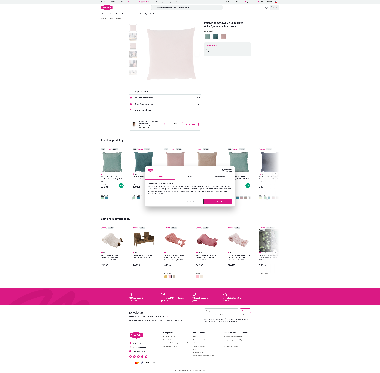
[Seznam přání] (266, 7)
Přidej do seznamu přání (122, 149)
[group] (171, 53)
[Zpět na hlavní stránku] (107, 7)
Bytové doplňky (141, 14)
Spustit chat (250, 2)
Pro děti (153, 14)
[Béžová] (260, 198)
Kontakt (196, 336)
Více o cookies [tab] (220, 177)
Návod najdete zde (231, 321)
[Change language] (277, 2)
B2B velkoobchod (198, 352)
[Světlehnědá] (245, 198)
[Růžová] (169, 276)
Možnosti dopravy (169, 336)
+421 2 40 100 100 (266, 2)
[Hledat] (153, 7)
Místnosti (113, 14)
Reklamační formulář (199, 340)
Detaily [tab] (190, 177)
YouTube (138, 356)
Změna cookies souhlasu (230, 346)
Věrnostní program (199, 346)
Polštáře (118, 18)
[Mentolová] (207, 36)
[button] (165, 91)
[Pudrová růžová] (223, 36)
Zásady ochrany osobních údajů (232, 340)
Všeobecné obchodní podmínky (232, 336)
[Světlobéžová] (201, 276)
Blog (194, 343)
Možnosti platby (168, 340)
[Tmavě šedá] (249, 198)
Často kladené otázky (170, 346)
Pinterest (142, 356)
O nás (195, 349)
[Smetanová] (174, 276)
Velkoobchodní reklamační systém (203, 355)
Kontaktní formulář (232, 2)
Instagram (134, 356)
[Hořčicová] (165, 276)
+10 (133, 72)
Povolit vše (218, 201)
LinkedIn (146, 356)
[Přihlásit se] (262, 7)
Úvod (102, 18)
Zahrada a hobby (126, 14)
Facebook (130, 356)
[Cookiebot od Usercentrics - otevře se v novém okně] (223, 170)
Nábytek (104, 14)
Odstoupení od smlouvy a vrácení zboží (175, 343)
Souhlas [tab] (160, 177)
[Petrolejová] (215, 36)
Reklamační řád (228, 343)
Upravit (188, 201)
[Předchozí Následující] (112, 162)
